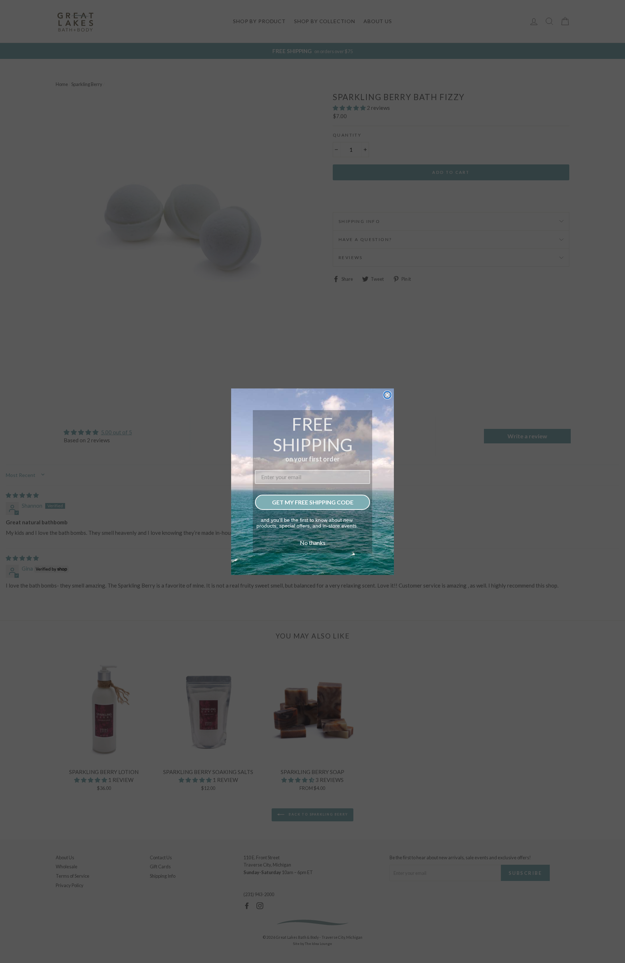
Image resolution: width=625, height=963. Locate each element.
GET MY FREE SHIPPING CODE (312, 502)
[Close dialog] (387, 395)
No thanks (313, 542)
